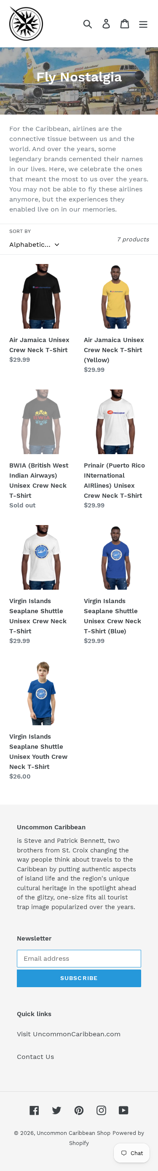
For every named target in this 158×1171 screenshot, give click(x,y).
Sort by (20, 231)
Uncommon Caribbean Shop (73, 1133)
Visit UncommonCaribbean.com (69, 1034)
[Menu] (143, 23)
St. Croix (75, 850)
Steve (33, 840)
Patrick (67, 840)
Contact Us (35, 1057)
